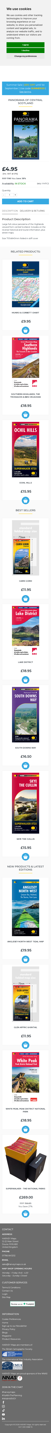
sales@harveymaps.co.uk (14, 1264)
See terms (25, 91)
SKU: (39, 183)
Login (4, 1294)
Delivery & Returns (32, 211)
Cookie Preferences (11, 1319)
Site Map (6, 1297)
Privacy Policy (8, 1329)
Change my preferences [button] (25, 56)
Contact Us (7, 1291)
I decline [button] (25, 50)
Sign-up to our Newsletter (14, 1326)
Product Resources (11, 1339)
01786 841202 (8, 1255)
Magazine (6, 1336)
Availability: (14, 183)
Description (10, 211)
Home (5, 1323)
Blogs (4, 1332)
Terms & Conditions (11, 1287)
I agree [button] (25, 45)
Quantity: (6, 190)
